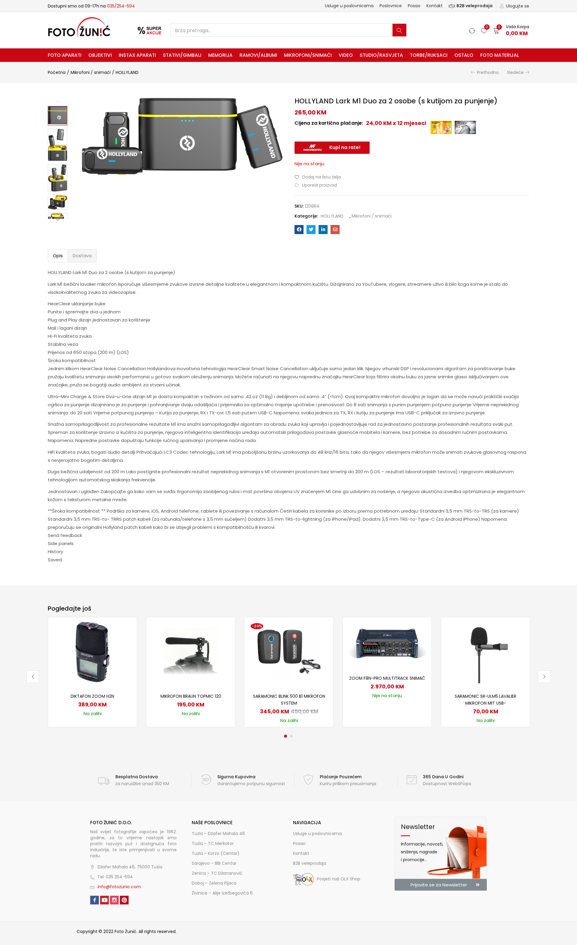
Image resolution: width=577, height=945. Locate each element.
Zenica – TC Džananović (217, 873)
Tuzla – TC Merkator (213, 843)
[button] (511, 30)
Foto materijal (499, 55)
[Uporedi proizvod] (125, 639)
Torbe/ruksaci (428, 55)
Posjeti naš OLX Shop (338, 879)
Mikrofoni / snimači (91, 72)
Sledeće (515, 72)
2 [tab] (291, 736)
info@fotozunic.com (119, 887)
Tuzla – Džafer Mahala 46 (218, 834)
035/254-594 (121, 6)
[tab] (58, 255)
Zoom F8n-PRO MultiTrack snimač (387, 678)
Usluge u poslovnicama (349, 6)
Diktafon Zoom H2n (92, 696)
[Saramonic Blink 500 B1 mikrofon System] (289, 651)
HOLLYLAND (127, 72)
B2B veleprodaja (474, 6)
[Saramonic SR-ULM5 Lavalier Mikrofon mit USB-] (485, 651)
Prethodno (488, 72)
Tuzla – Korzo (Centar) (216, 853)
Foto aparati (64, 55)
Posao (414, 6)
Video (346, 55)
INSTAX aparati (137, 55)
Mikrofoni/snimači (308, 55)
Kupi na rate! (345, 147)
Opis (58, 255)
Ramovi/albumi (258, 55)
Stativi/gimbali (182, 55)
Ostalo (463, 55)
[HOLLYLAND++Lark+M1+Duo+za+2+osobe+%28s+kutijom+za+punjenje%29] (311, 229)
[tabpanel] (92, 672)
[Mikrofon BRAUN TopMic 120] (190, 651)
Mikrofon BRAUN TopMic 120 (190, 696)
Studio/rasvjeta (381, 55)
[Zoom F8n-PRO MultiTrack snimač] (387, 642)
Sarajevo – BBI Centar (214, 863)
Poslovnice (391, 6)
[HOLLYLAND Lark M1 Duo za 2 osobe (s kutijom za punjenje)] (299, 229)
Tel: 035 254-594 (115, 877)
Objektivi (100, 55)
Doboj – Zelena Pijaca (214, 883)
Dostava (82, 255)
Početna (57, 72)
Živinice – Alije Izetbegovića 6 (222, 893)
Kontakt (434, 6)
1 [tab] (285, 736)
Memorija (220, 55)
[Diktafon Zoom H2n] (92, 651)
